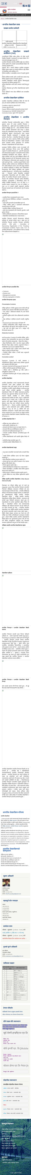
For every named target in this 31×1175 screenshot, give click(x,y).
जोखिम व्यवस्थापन (13, 820)
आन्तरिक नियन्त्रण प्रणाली (16, 826)
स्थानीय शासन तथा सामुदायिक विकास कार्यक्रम (14, 1136)
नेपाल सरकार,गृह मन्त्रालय (8, 1143)
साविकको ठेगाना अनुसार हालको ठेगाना (12, 1012)
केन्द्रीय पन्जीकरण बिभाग (8, 1141)
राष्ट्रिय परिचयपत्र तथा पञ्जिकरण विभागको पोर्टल (12, 1014)
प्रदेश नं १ (4, 1134)
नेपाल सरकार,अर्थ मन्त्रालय (9, 1146)
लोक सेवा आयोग (6, 1138)
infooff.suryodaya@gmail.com (13, 893)
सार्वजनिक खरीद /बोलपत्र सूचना (10, 1162)
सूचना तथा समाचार (7, 1160)
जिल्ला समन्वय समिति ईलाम (8, 1131)
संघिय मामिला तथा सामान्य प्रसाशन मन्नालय (13, 1129)
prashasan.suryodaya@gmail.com (14, 956)
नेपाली (20, 3)
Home (2, 18)
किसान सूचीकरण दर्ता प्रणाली (9, 1148)
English (16, 3)
